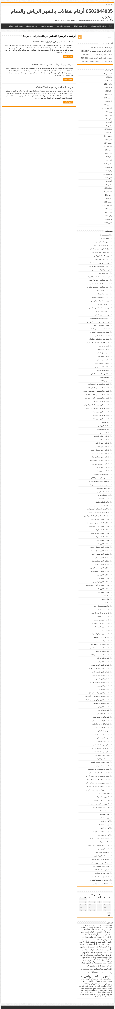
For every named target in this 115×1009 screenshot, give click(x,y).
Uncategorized (104, 235)
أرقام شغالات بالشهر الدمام (105, 925)
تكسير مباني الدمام (103, 346)
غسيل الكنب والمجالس (102, 755)
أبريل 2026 (108, 80)
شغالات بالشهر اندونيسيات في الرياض (101, 957)
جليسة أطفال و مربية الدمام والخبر (98, 384)
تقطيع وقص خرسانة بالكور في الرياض (97, 342)
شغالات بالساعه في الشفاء (95, 950)
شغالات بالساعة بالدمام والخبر (100, 519)
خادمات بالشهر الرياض (102, 443)
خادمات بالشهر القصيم (102, 446)
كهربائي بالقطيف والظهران (101, 831)
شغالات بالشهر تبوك (103, 575)
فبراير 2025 (108, 129)
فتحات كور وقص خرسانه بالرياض (99, 772)
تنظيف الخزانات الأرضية (102, 360)
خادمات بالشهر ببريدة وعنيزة (100, 464)
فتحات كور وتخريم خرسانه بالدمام (99, 765)
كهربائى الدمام (105, 817)
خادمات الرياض (104, 433)
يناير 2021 (108, 216)
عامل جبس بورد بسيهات (101, 637)
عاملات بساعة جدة (103, 710)
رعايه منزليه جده (104, 498)
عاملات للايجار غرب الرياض (101, 727)
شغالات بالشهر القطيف (102, 543)
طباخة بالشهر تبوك (103, 609)
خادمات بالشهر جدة (103, 471)
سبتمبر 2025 (108, 105)
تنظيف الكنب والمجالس (15, 26)
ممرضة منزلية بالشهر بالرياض (100, 859)
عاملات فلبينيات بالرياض (102, 713)
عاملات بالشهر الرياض (102, 661)
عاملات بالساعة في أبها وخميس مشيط (97, 648)
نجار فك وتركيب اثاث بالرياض (100, 876)
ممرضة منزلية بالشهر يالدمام (100, 863)
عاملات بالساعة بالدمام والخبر (100, 644)
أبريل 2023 (108, 181)
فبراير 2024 (108, 167)
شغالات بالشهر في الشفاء (94, 969)
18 (105, 907)
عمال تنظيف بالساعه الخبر (101, 745)
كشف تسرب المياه (47, 26)
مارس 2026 (108, 84)
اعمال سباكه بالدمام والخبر (101, 242)
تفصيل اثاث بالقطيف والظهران (99, 328)
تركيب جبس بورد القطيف (101, 259)
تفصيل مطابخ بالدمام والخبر (100, 335)
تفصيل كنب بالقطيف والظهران (99, 332)
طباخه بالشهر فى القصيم (101, 620)
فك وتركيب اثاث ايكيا (102, 797)
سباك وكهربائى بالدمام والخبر (100, 505)
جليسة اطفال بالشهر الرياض (94, 940)
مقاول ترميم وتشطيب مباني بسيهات (98, 845)
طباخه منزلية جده (104, 630)
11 (105, 905)
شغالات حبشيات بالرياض (93, 979)
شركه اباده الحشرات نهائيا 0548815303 (54, 87)
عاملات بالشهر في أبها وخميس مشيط (97, 700)
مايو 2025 (109, 119)
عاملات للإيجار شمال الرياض (100, 720)
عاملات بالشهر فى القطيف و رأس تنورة (97, 696)
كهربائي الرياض (104, 821)
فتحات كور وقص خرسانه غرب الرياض (97, 786)
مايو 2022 (109, 198)
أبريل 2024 (108, 160)
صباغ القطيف (105, 602)
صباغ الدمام (105, 599)
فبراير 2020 (108, 219)
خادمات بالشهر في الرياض (102, 944)
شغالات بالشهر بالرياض (102, 557)
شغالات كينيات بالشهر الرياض (97, 984)
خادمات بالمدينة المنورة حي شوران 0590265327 (96, 51)
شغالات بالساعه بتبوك (102, 537)
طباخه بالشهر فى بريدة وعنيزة (100, 623)
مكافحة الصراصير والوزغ (101, 852)
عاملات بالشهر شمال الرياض (103, 990)
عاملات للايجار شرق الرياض (100, 724)
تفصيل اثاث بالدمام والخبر (101, 325)
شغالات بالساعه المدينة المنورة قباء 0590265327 (96, 61)
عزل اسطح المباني (103, 731)
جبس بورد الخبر (104, 377)
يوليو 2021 (108, 209)
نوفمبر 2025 (108, 98)
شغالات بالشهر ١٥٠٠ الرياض (98, 974)
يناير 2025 (108, 132)
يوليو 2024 (108, 150)
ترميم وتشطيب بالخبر (102, 311)
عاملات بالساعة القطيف (102, 641)
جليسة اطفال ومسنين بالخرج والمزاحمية (96, 398)
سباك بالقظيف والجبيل (102, 502)
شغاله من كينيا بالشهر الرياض (100, 988)
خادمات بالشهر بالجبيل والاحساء (99, 450)
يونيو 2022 (108, 195)
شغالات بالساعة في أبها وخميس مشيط (97, 523)
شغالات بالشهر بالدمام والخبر (100, 554)
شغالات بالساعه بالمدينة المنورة (99, 533)
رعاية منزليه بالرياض (103, 491)
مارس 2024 (108, 164)
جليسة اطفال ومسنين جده (101, 415)
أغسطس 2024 (107, 146)
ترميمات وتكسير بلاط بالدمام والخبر (98, 322)
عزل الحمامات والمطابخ (102, 734)
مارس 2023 (108, 184)
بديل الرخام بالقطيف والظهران (99, 249)
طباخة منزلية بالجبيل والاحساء (100, 613)
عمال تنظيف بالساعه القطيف (100, 752)
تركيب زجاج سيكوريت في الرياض (99, 266)
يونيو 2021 (108, 212)
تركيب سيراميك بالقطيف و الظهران (98, 287)
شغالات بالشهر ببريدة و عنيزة (100, 571)
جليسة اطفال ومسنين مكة (101, 419)
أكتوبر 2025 (108, 101)
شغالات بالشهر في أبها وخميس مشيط (97, 585)
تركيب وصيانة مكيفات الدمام (100, 297)
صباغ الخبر (106, 596)
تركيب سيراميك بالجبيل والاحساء (99, 280)
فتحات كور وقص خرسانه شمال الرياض (97, 783)
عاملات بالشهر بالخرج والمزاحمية (99, 668)
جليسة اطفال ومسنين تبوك (101, 412)
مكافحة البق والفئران (102, 849)
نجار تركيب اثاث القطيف (101, 869)
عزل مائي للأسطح (32, 26)
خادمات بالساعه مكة (103, 439)
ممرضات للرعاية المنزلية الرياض (103, 996)
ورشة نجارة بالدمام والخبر (101, 883)
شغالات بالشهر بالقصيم (102, 564)
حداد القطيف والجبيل (102, 429)
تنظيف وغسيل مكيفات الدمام (100, 374)
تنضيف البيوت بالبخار (103, 349)
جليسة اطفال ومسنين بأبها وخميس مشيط (96, 391)
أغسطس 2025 (107, 108)
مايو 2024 (109, 157)
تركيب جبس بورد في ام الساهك (99, 263)
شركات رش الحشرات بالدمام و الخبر (98, 509)
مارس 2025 (108, 126)
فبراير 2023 (108, 188)
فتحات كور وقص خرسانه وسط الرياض (97, 790)
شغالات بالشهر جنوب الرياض (95, 961)
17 (109, 907)
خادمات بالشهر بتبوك (102, 467)
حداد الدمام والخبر (103, 426)
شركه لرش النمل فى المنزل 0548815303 (53, 41)
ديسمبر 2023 (107, 174)
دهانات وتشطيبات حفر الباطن (100, 478)
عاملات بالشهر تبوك (103, 686)
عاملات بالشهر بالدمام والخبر (100, 672)
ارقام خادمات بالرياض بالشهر (103, 927)
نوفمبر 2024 (108, 136)
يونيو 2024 (108, 153)
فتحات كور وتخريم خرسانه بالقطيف (98, 769)
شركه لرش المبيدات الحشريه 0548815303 (52, 64)
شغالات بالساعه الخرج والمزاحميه (99, 526)
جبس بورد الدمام (104, 380)
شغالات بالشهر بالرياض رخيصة (96, 959)
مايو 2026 (109, 77)
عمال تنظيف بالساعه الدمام (100, 748)
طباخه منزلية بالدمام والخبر (101, 627)
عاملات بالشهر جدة (103, 689)
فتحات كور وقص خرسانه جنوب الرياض (97, 776)
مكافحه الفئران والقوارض (101, 856)
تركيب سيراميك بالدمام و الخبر (100, 283)
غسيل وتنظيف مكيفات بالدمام (100, 762)
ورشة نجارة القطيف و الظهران (99, 880)
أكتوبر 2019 (108, 223)
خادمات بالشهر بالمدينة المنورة (99, 460)
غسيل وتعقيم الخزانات (102, 759)
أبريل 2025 (108, 122)
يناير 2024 (108, 171)
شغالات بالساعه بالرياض (101, 530)
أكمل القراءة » (68, 56)
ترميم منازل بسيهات (103, 304)
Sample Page (109, 4)
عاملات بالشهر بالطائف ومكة (100, 675)
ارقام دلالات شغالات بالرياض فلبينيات (95, 932)
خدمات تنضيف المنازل (80, 26)
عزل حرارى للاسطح (103, 738)
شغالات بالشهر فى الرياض (101, 582)
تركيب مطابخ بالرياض (102, 290)
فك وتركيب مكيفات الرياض (101, 807)
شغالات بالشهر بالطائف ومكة (100, 561)
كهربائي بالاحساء (104, 824)
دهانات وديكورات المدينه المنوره (99, 481)
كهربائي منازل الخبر (103, 835)
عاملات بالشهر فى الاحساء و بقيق (99, 693)
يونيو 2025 (108, 115)
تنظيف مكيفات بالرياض (102, 367)
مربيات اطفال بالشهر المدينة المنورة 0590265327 (96, 58)
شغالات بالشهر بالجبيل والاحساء (99, 547)
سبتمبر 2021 (108, 202)
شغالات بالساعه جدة (103, 540)
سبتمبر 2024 (108, 143)
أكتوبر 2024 (108, 139)
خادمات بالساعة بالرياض (101, 436)
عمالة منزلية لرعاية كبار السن (95, 992)
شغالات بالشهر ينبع (103, 592)
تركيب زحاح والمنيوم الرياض (100, 270)
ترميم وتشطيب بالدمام (102, 315)
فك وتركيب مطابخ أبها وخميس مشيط (97, 804)
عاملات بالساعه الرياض (102, 651)
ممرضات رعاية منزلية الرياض (87, 994)
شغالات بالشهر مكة (103, 589)
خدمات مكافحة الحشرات (98, 26)
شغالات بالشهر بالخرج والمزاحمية (99, 550)
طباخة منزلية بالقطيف (102, 616)
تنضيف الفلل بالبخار (103, 353)
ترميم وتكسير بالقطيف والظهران (99, 318)
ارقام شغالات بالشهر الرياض (98, 935)
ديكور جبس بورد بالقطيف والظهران (98, 485)
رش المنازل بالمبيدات (102, 488)
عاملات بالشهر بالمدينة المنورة (99, 682)
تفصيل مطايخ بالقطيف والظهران (99, 339)
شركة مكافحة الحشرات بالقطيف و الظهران (96, 516)
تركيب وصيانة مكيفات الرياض (100, 301)
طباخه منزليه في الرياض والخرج (99, 634)
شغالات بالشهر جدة (103, 578)
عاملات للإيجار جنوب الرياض (100, 717)
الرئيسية (110, 25)
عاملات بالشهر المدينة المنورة (100, 665)
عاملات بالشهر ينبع (103, 706)
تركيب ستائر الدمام (103, 273)
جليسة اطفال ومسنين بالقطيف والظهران (96, 405)
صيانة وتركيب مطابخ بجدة (101, 606)
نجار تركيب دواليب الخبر (102, 873)
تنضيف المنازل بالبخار (102, 356)
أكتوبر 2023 (108, 178)
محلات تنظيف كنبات (103, 842)
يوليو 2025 (108, 112)
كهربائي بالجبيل (104, 828)
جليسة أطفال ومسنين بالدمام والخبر (98, 387)
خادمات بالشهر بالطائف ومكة (100, 457)
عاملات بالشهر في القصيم (101, 703)
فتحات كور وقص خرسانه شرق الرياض (97, 779)
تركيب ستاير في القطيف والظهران (98, 276)
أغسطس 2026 (107, 74)
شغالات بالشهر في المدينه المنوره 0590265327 (97, 54)
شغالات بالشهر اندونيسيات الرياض (92, 955)
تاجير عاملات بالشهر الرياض (100, 252)
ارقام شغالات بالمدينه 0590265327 (101, 47)
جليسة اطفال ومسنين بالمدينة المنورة (97, 408)
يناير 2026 (108, 91)
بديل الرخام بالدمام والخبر (101, 245)
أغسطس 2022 (107, 191)
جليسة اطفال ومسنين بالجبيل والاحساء (97, 394)
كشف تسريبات (104, 814)
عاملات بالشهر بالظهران (101, 679)
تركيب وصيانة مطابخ (103, 294)
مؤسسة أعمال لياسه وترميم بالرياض (98, 838)
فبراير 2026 (108, 87)
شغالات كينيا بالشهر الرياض (97, 984)
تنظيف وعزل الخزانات (63, 26)
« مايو (110, 915)
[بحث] (80, 37)
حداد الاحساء (105, 422)
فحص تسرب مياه (104, 793)
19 (99, 907)
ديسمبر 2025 (107, 94)
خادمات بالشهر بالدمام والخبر (100, 453)
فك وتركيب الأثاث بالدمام (101, 800)
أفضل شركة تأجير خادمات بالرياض (88, 925)
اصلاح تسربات (105, 238)
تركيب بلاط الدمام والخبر (101, 256)
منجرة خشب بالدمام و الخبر (100, 866)
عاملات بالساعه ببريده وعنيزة (100, 654)
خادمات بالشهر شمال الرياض (90, 942)
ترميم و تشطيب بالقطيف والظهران (98, 308)
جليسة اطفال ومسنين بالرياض (100, 401)
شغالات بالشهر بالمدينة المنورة (99, 568)
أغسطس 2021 (107, 205)
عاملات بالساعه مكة (103, 658)
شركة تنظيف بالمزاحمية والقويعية (99, 512)
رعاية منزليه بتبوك (103, 495)
